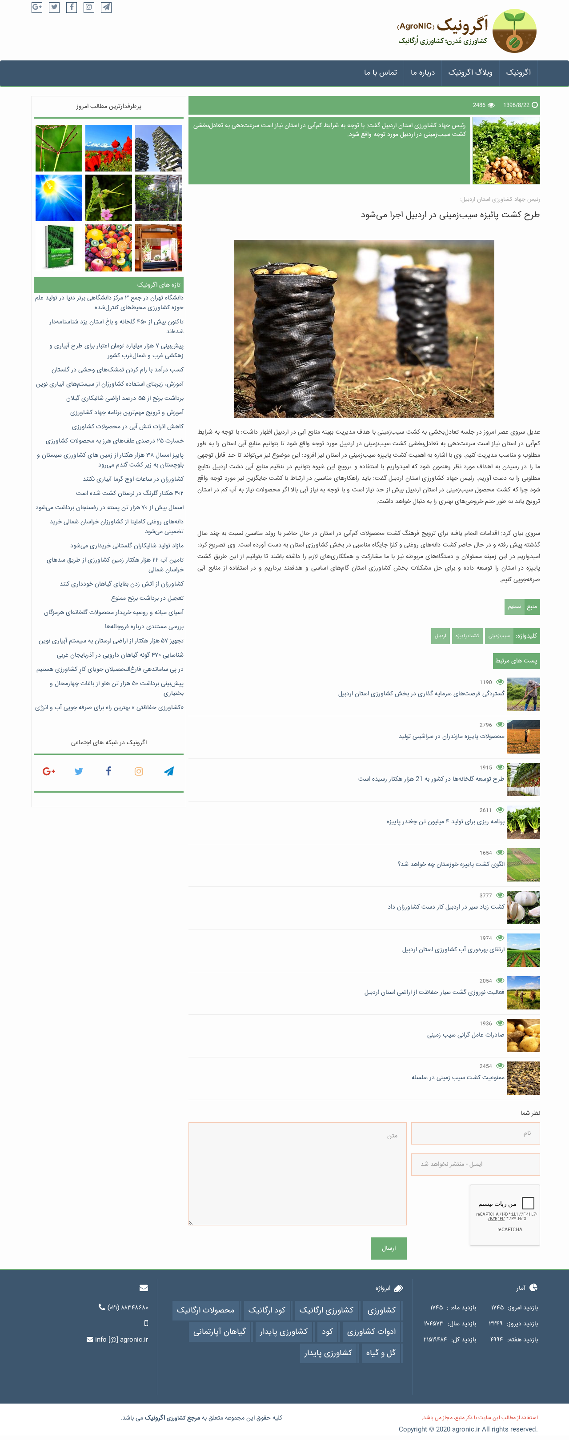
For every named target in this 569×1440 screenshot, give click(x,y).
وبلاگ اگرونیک (471, 73)
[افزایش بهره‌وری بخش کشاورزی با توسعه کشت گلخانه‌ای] (158, 198)
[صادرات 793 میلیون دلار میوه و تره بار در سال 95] (108, 247)
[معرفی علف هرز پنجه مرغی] (59, 148)
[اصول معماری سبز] (158, 148)
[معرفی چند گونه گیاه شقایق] (108, 148)
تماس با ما (380, 73)
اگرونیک (518, 73)
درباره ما (423, 73)
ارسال (389, 1248)
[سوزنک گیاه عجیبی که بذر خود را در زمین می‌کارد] (108, 198)
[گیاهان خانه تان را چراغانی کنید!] (158, 247)
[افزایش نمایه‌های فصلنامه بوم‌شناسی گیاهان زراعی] (59, 247)
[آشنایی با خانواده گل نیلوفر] (59, 198)
